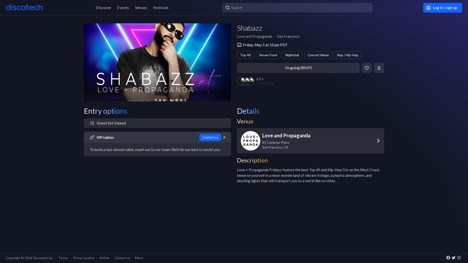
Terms (63, 258)
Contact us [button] (122, 258)
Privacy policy (84, 258)
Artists (104, 258)
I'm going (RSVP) (298, 68)
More (139, 258)
